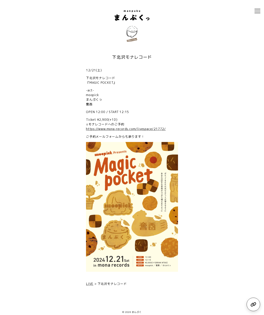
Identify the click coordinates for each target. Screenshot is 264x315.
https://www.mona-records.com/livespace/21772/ (126, 129)
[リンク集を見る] (253, 304)
